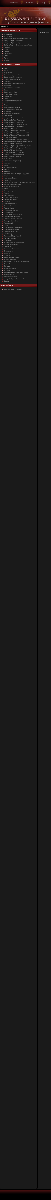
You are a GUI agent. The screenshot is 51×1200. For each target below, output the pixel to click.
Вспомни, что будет (11, 92)
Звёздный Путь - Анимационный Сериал (18, 141)
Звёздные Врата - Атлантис (13, 122)
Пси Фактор (8, 234)
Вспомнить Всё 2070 (11, 94)
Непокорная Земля (10, 199)
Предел (6, 225)
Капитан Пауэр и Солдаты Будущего (16, 173)
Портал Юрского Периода (13, 219)
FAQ (43, 3)
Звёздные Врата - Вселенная (14, 126)
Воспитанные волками (12, 88)
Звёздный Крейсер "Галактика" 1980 (16, 135)
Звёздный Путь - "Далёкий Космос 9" (17, 139)
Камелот (7, 171)
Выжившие (8, 96)
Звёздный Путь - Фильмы (13, 150)
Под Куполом (8, 212)
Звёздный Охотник (10, 137)
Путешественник (10, 238)
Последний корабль (11, 221)
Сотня (6, 56)
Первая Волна (9, 208)
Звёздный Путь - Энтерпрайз (14, 152)
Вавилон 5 (7, 81)
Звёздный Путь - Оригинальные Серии (17, 146)
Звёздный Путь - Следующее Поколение (18, 148)
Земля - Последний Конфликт (14, 154)
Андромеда (8, 73)
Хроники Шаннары (10, 277)
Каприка (7, 176)
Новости (14, 3)
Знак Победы (8, 158)
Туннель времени (10, 268)
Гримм (6, 105)
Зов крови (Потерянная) (12, 161)
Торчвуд (7, 266)
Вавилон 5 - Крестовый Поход (14, 83)
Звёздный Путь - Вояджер (13, 143)
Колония (7, 47)
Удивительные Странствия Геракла (16, 272)
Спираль (7, 255)
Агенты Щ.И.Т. (9, 34)
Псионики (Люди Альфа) (12, 236)
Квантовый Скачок (10, 178)
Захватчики (8, 115)
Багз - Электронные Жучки (13, 75)
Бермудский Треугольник (12, 77)
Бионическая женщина (12, 79)
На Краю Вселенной (11, 197)
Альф (6, 70)
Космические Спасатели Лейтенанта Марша (19, 182)
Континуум (8, 180)
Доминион (7, 111)
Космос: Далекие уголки (12, 184)
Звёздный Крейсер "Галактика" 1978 (16, 133)
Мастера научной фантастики (14, 191)
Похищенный (8, 223)
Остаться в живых (10, 204)
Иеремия (7, 163)
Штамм (6, 60)
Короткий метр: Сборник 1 (13, 289)
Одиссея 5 (7, 201)
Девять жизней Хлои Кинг (12, 107)
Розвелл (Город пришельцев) (14, 242)
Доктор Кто (8, 36)
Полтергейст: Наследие (12, 216)
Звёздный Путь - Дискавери (13, 40)
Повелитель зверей (11, 210)
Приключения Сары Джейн (13, 227)
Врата (6, 90)
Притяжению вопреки (11, 229)
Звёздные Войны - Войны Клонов (15, 118)
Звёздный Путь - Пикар (12, 43)
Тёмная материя (10, 259)
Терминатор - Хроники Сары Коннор (16, 262)
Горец (6, 103)
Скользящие (8, 251)
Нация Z (7, 49)
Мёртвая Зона (9, 195)
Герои (6, 98)
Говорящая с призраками (12, 100)
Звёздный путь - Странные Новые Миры (18, 45)
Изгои (6, 165)
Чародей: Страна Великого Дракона (16, 279)
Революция (8, 240)
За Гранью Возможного (12, 113)
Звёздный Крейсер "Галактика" (14, 131)
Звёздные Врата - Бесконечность (15, 124)
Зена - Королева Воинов (12, 156)
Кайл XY (7, 169)
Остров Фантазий (10, 206)
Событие (7, 253)
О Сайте (29, 3)
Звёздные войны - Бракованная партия (17, 38)
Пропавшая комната (11, 231)
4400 (5, 68)
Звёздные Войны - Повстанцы (14, 120)
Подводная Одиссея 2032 (13, 214)
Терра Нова (8, 264)
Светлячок (7, 246)
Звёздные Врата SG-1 (11, 128)
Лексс (6, 189)
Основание (8, 53)
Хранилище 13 (9, 274)
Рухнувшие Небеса (11, 244)
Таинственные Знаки (11, 257)
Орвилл (6, 51)
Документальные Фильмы (13, 109)
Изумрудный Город (10, 167)
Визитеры (7, 85)
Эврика (6, 281)
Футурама (7, 58)
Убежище (7, 270)
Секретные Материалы (12, 249)
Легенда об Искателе (11, 186)
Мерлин (6, 193)
